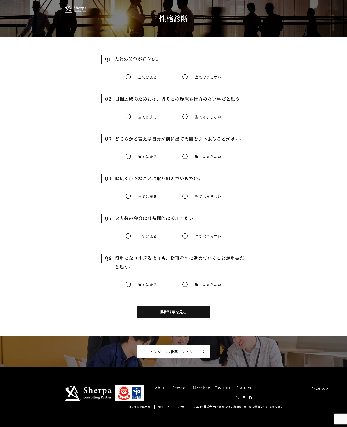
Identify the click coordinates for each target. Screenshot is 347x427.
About (161, 387)
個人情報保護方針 (139, 407)
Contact (244, 387)
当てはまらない (208, 77)
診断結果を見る (173, 312)
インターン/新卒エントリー (173, 351)
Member (201, 387)
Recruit (223, 387)
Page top (319, 387)
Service (180, 387)
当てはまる (147, 77)
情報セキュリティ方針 (172, 407)
